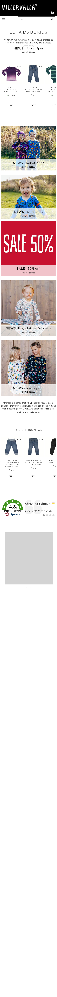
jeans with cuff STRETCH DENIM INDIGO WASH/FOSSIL (11, 463)
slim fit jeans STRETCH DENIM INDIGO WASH (33, 462)
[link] (28, 508)
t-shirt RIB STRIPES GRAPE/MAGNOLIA (11, 90)
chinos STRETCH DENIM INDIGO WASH (33, 90)
